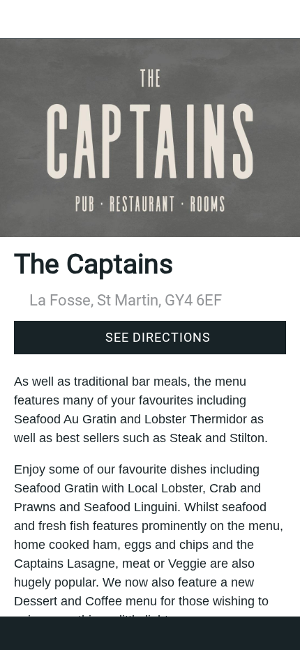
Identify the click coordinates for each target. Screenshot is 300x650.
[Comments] (150, 633)
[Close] (19, 19)
